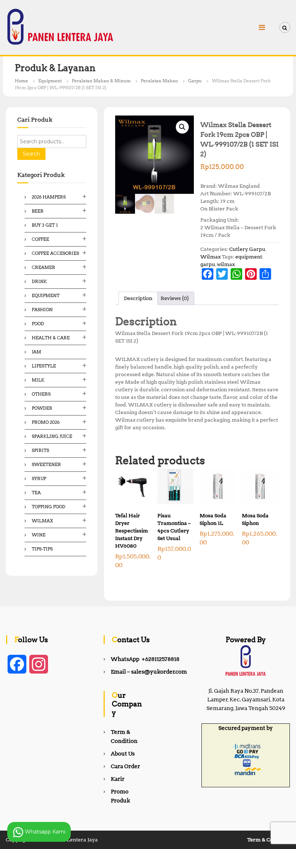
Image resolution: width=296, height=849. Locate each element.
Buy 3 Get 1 (45, 225)
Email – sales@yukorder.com (149, 672)
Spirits (40, 450)
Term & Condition (268, 840)
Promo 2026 (46, 422)
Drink (39, 281)
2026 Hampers (49, 197)
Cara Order (125, 766)
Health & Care (51, 337)
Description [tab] (138, 298)
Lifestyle (44, 366)
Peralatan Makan (159, 80)
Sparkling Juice (52, 436)
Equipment (50, 80)
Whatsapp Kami (44, 831)
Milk (38, 380)
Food (38, 323)
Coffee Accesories (55, 253)
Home (21, 80)
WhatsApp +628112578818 (145, 659)
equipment (248, 257)
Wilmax (210, 257)
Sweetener (46, 464)
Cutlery (238, 249)
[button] (182, 127)
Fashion (42, 309)
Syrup (39, 478)
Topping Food (48, 506)
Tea (36, 492)
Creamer (43, 267)
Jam (36, 351)
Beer (38, 211)
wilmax (226, 264)
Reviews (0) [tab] (175, 298)
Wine (38, 534)
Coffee (40, 239)
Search (31, 154)
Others (41, 394)
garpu (207, 264)
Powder (42, 408)
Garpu (195, 80)
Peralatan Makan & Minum (101, 80)
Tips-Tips (42, 549)
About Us (123, 753)
